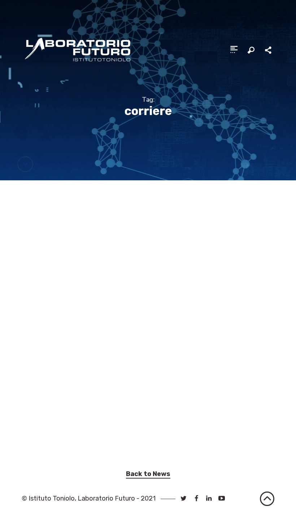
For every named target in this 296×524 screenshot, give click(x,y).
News (72, 436)
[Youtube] (221, 498)
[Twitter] (183, 498)
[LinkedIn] (208, 498)
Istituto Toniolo (52, 498)
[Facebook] (196, 498)
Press (88, 436)
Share (269, 50)
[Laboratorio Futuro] (77, 49)
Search (251, 50)
